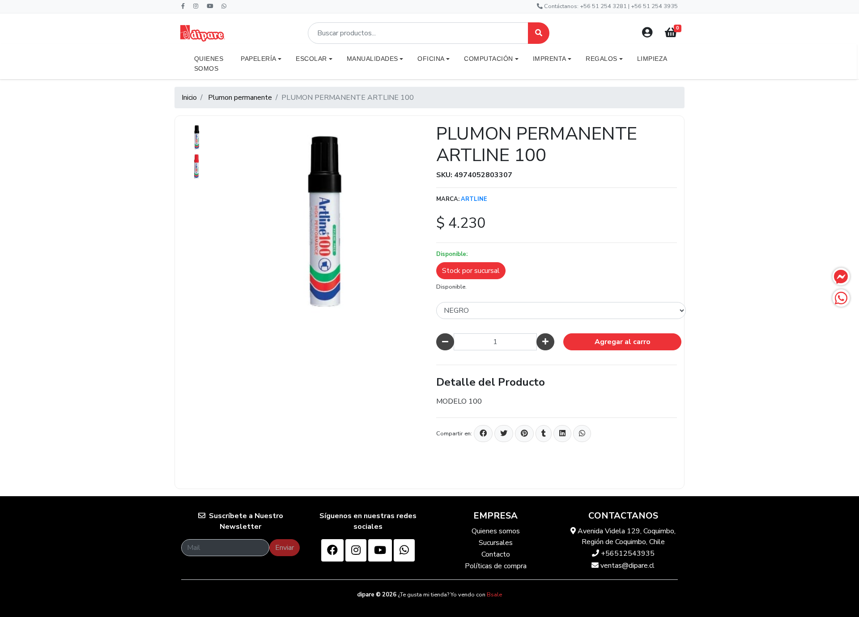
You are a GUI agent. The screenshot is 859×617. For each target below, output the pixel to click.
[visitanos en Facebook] (332, 550)
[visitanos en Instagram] (355, 550)
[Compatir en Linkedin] (562, 433)
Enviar (284, 548)
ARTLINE (474, 199)
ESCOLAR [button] (311, 58)
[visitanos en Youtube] (380, 550)
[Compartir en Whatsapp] (582, 433)
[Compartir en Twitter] (503, 433)
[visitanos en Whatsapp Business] (404, 550)
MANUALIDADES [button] (372, 58)
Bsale (494, 595)
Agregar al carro (623, 342)
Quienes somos (496, 531)
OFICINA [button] (431, 58)
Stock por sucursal (471, 271)
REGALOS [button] (601, 58)
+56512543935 (627, 553)
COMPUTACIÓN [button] (488, 58)
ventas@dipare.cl (627, 565)
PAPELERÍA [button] (258, 58)
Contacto (495, 554)
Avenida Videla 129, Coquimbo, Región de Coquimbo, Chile (626, 536)
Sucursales (496, 543)
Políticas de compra (496, 566)
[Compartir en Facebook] (483, 433)
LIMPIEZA (652, 58)
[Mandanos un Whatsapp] (841, 298)
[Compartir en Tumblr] (544, 433)
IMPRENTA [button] (549, 58)
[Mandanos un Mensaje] (841, 276)
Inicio (189, 97)
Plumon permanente (240, 97)
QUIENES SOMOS (209, 63)
